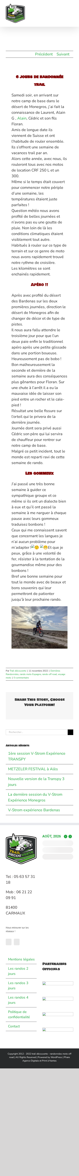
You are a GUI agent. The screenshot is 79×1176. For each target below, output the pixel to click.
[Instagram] (17, 942)
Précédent (44, 54)
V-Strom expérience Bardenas (34, 810)
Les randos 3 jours (18, 985)
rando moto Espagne (30, 674)
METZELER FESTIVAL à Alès (33, 769)
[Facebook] (9, 942)
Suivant (63, 54)
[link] (21, 118)
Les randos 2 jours (18, 971)
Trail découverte (18, 670)
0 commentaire (21, 677)
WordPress (56, 1057)
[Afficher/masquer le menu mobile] (71, 6)
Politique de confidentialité (19, 1014)
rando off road (49, 674)
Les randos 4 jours (18, 1000)
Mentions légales (21, 959)
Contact (14, 1026)
